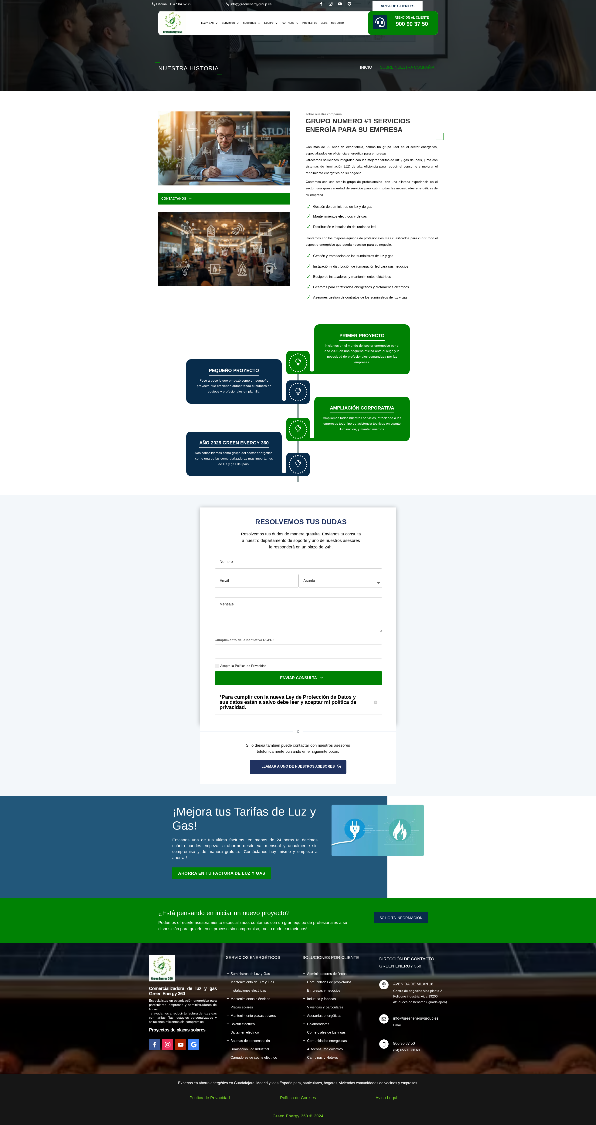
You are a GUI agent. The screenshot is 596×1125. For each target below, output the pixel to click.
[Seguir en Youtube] (340, 3)
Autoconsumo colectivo (325, 1049)
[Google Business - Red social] (349, 3)
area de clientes (397, 6)
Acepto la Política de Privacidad (243, 666)
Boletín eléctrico (242, 1024)
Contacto (337, 23)
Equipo (269, 23)
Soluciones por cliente (330, 957)
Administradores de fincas (327, 974)
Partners (288, 23)
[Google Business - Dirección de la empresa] (193, 1044)
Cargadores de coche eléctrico (253, 1057)
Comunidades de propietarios (329, 982)
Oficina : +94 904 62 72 (173, 4)
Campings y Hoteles (322, 1057)
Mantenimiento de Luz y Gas (252, 982)
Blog (324, 23)
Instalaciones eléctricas (248, 990)
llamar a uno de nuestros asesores (298, 766)
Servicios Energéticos (253, 957)
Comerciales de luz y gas (326, 1032)
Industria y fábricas (321, 999)
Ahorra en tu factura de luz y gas (221, 873)
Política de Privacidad (210, 1097)
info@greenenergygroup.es (251, 4)
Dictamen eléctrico (244, 1032)
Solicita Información (401, 918)
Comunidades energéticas (327, 1041)
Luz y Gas (207, 23)
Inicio (366, 67)
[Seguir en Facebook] (321, 3)
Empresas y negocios (323, 990)
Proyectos (309, 23)
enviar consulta (298, 678)
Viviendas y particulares (325, 1007)
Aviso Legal (386, 1097)
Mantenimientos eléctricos (250, 999)
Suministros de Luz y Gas (250, 974)
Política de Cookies (298, 1097)
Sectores (249, 23)
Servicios (228, 23)
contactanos (173, 198)
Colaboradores (318, 1024)
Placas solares (241, 1007)
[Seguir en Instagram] (330, 3)
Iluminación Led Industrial (249, 1049)
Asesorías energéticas (324, 1016)
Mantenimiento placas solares (253, 1016)
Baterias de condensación (250, 1041)
